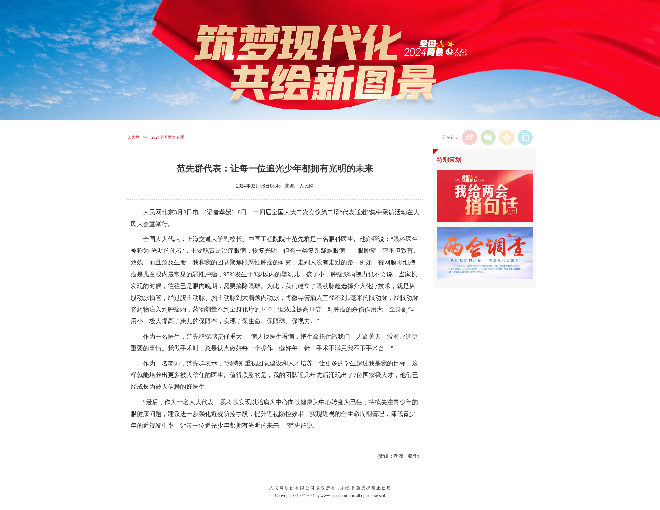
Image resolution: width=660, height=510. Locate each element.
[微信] (488, 137)
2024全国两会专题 (167, 137)
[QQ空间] (506, 137)
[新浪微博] (469, 137)
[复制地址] (525, 137)
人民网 (133, 137)
